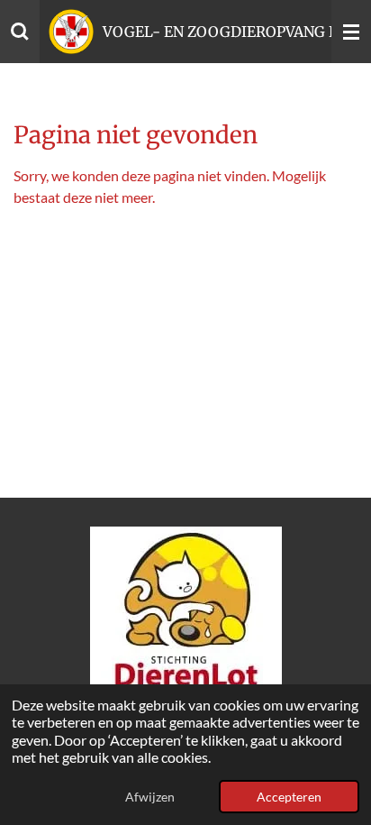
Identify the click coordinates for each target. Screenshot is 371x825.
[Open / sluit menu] (351, 31)
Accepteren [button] (289, 796)
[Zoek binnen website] (20, 31)
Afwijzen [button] (150, 796)
